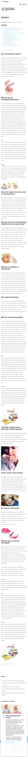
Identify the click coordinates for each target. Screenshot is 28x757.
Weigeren (15, 749)
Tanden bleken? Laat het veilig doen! (11, 687)
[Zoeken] (20, 4)
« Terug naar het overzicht (7, 50)
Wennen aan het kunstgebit (10, 38)
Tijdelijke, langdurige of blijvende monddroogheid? (12, 40)
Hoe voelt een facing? (9, 37)
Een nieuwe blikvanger (9, 44)
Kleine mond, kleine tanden (10, 42)
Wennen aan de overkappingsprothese (13, 29)
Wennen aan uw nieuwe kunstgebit (12, 45)
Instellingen (15, 746)
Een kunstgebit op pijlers (10, 27)
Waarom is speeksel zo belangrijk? (12, 35)
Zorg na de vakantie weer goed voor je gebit (13, 680)
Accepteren (15, 752)
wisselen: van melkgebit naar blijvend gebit (15, 491)
